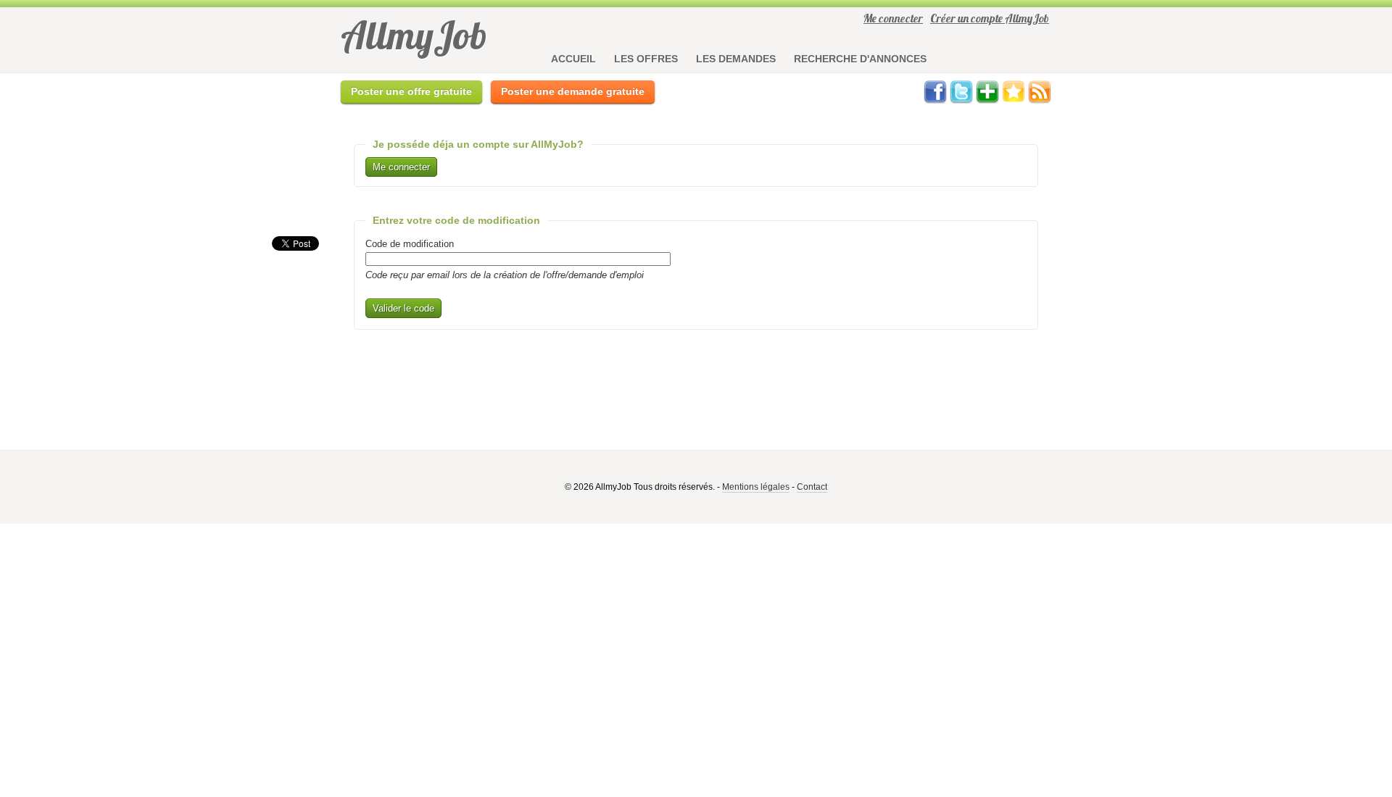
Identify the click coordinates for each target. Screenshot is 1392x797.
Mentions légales (756, 487)
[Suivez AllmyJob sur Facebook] (935, 100)
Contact (812, 487)
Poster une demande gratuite (573, 91)
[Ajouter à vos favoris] (1013, 100)
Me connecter (893, 18)
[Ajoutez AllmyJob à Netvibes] (987, 100)
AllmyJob (414, 35)
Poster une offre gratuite (411, 91)
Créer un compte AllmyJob (989, 18)
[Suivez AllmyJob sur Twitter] (961, 100)
